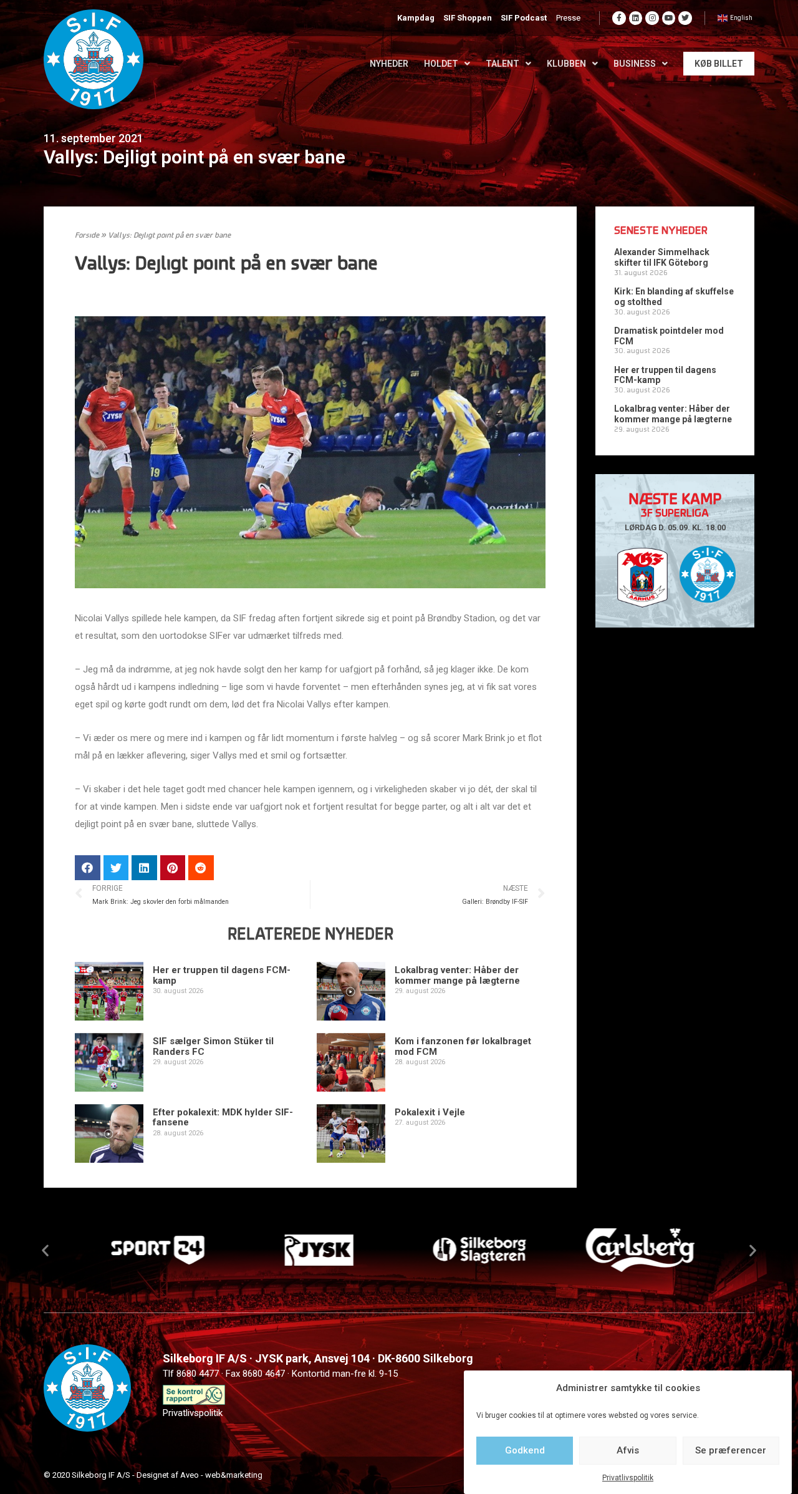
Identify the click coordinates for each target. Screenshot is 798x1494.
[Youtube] (669, 18)
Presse (568, 17)
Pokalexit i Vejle (430, 1112)
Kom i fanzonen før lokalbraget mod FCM (463, 1046)
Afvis (628, 1450)
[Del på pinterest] (173, 868)
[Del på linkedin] (144, 868)
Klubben (566, 64)
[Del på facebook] (87, 868)
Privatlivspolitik (627, 1477)
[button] (45, 1250)
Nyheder (389, 64)
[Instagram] (652, 18)
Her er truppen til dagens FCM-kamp (222, 975)
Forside (87, 236)
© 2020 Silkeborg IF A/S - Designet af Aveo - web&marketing (153, 1475)
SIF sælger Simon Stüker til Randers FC (213, 1046)
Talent (502, 64)
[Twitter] (685, 18)
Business (634, 64)
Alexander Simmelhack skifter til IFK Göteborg (661, 257)
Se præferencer (730, 1450)
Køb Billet (719, 64)
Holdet (441, 64)
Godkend (525, 1450)
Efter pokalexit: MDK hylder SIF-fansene (223, 1117)
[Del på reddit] (201, 868)
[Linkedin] (636, 18)
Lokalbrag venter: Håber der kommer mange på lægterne (457, 975)
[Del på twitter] (116, 868)
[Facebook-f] (619, 18)
